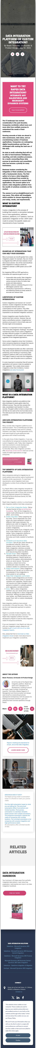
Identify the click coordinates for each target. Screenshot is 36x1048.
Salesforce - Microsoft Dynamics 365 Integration (18, 947)
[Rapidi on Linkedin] (18, 997)
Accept (18, 1035)
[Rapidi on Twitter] (13, 997)
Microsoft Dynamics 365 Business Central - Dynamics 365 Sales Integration (18, 961)
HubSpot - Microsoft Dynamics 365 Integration (18, 968)
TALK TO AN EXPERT (18, 110)
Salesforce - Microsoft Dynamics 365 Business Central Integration (18, 952)
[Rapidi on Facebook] (23, 997)
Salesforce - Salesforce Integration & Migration (18, 965)
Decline (18, 1040)
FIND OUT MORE (14, 893)
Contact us (19, 991)
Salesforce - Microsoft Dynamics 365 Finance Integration (18, 957)
